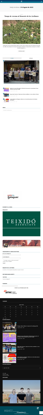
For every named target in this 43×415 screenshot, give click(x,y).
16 (10, 312)
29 (5, 316)
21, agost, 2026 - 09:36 (20, 338)
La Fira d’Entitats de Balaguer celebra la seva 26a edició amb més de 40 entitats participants (23, 99)
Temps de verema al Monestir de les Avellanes (21, 16)
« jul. (3, 318)
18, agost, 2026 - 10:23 (13, 101)
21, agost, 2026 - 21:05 (20, 327)
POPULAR (31, 58)
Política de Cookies (6, 375)
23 (10, 314)
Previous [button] (2, 392)
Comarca (21, 14)
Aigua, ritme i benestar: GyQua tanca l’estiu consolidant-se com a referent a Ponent (24, 94)
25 (21, 314)
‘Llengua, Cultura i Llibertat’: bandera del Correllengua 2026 (21, 71)
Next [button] (40, 392)
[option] (21, 391)
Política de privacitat (14, 260)
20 (31, 312)
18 (21, 312)
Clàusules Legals (5, 374)
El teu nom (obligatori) (7, 253)
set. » (6, 318)
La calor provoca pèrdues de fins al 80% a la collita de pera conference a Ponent (21, 391)
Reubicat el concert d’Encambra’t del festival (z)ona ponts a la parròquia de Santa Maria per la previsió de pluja (24, 89)
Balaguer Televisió (17, 18)
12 (26, 310)
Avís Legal (4, 373)
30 (10, 316)
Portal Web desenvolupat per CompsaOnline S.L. (21, 413)
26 (26, 314)
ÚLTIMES (12, 58)
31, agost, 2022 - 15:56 (24, 18)
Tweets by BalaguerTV (6, 279)
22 (5, 314)
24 (15, 314)
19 (26, 312)
